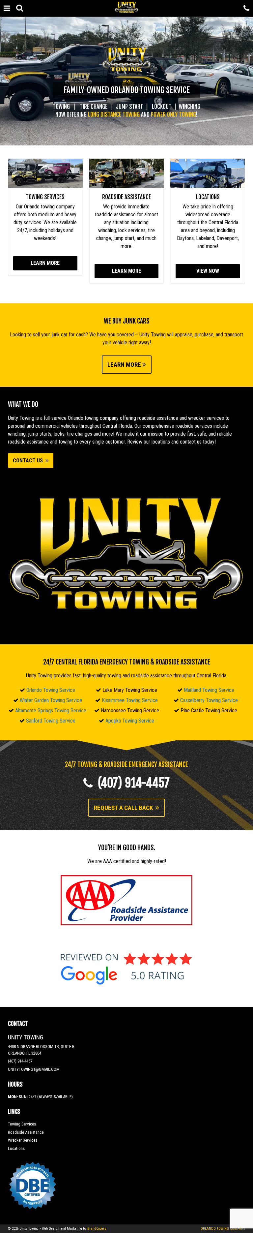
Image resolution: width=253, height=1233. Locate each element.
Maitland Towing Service (209, 690)
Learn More (45, 263)
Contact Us (29, 460)
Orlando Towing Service (50, 690)
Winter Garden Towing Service (51, 700)
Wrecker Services (22, 1140)
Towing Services (45, 197)
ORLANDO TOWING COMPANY (223, 1228)
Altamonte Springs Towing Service (50, 710)
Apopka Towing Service (129, 721)
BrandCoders (96, 1228)
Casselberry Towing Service (209, 700)
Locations (208, 197)
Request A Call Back (124, 808)
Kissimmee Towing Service (130, 700)
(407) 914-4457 (131, 783)
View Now (207, 271)
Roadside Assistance (126, 197)
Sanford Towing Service (50, 721)
